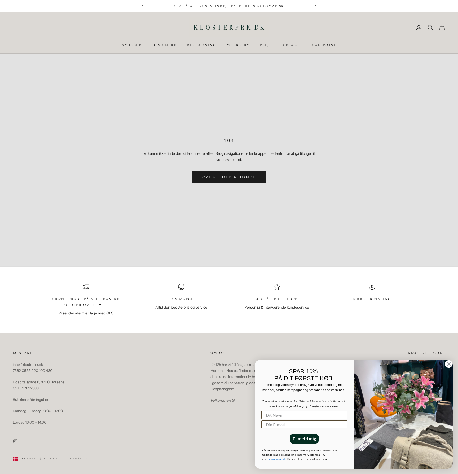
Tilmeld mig (304, 438)
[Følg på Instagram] (15, 441)
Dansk (76, 459)
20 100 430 (43, 370)
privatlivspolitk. (278, 459)
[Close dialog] (449, 364)
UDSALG (291, 46)
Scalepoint (323, 46)
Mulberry (238, 46)
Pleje (266, 46)
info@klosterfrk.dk (28, 364)
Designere (164, 46)
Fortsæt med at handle (229, 177)
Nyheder (131, 46)
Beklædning (201, 46)
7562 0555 (21, 370)
